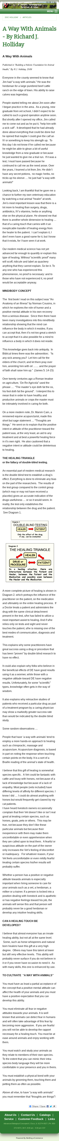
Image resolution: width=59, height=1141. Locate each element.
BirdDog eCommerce (34, 1138)
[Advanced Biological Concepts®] (29, 5)
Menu (50, 11)
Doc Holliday (11, 17)
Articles (27, 17)
